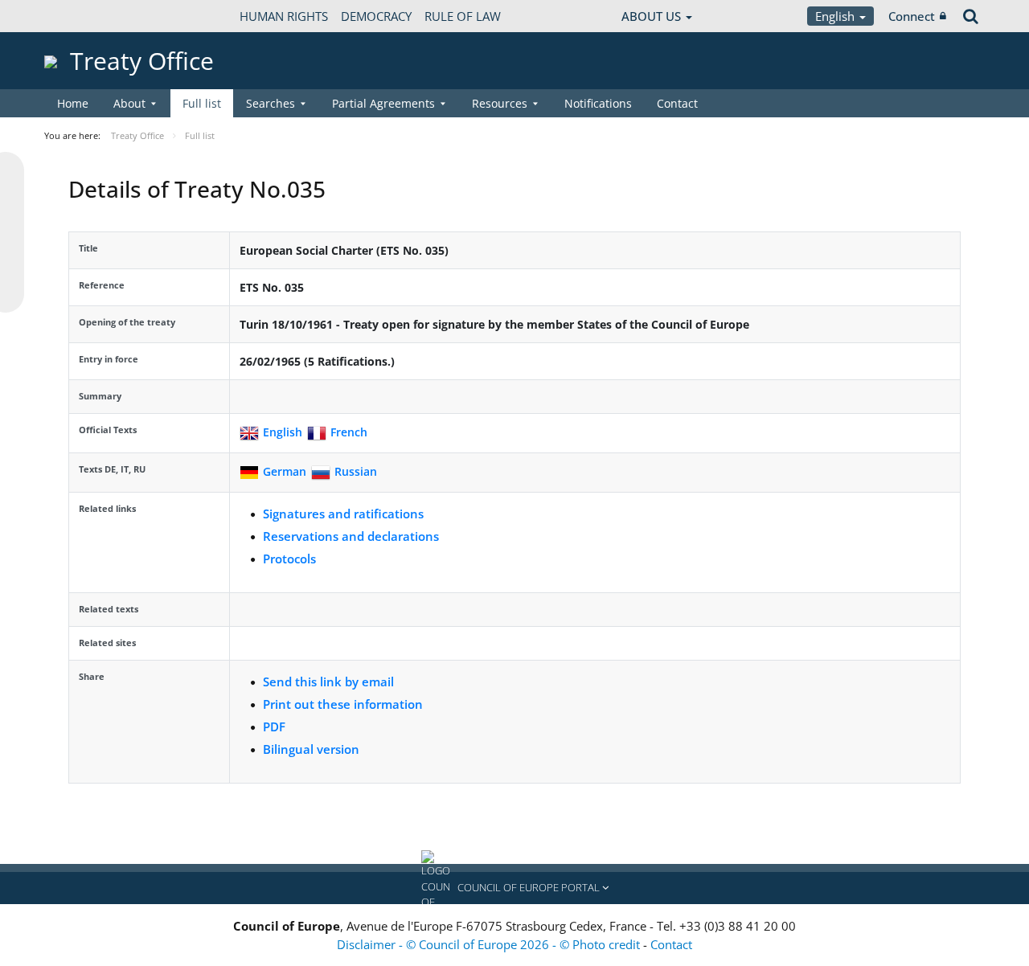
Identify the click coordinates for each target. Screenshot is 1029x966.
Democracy (376, 16)
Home (72, 103)
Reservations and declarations (351, 536)
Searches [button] (270, 103)
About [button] (129, 103)
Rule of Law (462, 16)
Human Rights (284, 16)
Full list (201, 103)
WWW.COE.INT (84, 16)
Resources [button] (499, 103)
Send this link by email (328, 681)
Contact (677, 103)
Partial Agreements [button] (383, 103)
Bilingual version (311, 749)
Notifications (598, 103)
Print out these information (343, 704)
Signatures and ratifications (343, 514)
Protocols (289, 559)
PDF (274, 726)
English (836, 16)
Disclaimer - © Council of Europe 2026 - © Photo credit (490, 944)
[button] (514, 888)
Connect (911, 16)
